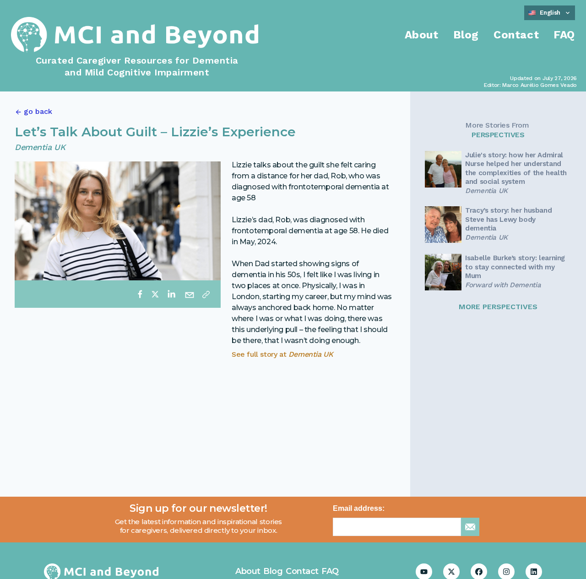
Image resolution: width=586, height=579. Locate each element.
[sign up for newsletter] (470, 527)
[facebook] (140, 294)
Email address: (359, 508)
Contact (516, 34)
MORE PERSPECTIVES (498, 306)
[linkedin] (171, 294)
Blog (466, 34)
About (422, 34)
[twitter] (155, 294)
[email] (189, 294)
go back (38, 111)
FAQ (564, 34)
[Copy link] (206, 294)
